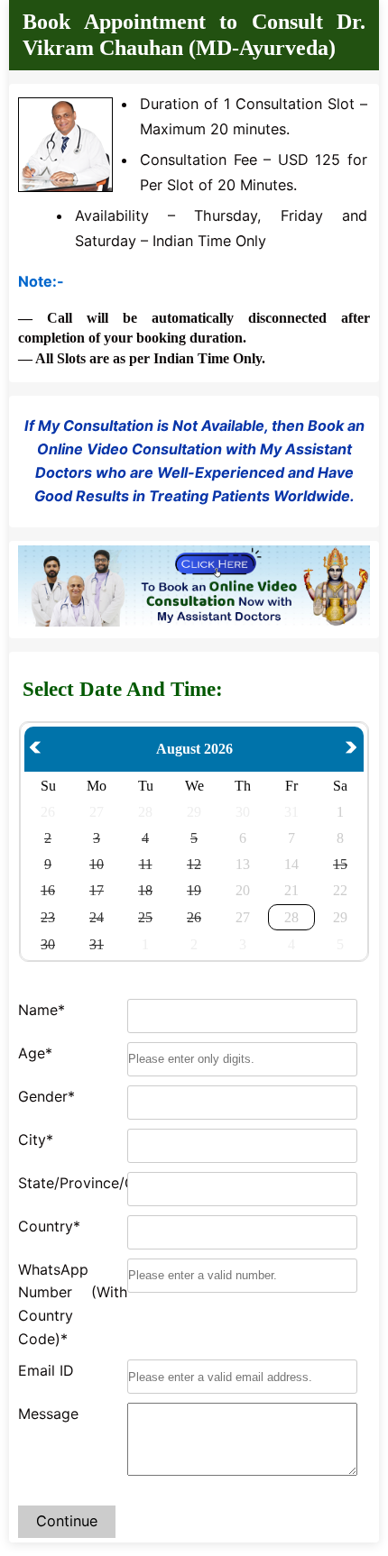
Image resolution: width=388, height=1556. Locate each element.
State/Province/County (72, 1183)
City (35, 1139)
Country (49, 1226)
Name (41, 1010)
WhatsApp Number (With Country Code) (72, 1304)
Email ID (46, 1370)
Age (35, 1053)
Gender (46, 1096)
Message (48, 1414)
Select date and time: (123, 689)
